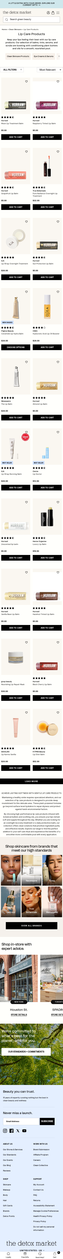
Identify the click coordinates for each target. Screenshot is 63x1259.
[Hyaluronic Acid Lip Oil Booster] (47, 306)
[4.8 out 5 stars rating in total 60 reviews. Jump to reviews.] (8, 257)
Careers (36, 1160)
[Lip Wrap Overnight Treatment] (15, 236)
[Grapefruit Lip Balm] (15, 166)
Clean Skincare (15, 29)
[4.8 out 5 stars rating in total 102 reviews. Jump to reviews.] (40, 678)
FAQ (35, 1195)
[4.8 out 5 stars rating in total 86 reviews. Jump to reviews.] (8, 608)
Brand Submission (41, 1150)
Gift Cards (7, 1206)
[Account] (48, 12)
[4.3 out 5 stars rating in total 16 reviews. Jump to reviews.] (8, 327)
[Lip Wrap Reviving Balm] (15, 446)
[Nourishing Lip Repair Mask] (15, 657)
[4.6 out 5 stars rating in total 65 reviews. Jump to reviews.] (8, 538)
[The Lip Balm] (15, 376)
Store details (19, 1015)
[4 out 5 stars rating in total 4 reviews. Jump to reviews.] (40, 327)
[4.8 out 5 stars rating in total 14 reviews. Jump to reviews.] (8, 748)
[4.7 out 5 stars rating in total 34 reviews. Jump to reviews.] (8, 187)
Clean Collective (40, 1165)
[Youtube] (24, 1131)
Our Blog (7, 1165)
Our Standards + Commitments (26, 1052)
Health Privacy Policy (42, 1216)
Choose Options (16, 347)
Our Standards (9, 1155)
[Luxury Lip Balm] (47, 516)
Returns (36, 1200)
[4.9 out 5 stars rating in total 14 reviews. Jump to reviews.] (40, 608)
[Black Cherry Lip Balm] (47, 657)
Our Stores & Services (12, 1150)
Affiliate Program (40, 1155)
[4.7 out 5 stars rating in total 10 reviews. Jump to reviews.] (40, 187)
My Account (38, 1185)
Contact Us (38, 1190)
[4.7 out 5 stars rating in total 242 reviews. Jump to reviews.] (40, 468)
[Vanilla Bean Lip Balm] (15, 587)
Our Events (8, 1160)
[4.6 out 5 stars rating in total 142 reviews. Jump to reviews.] (40, 257)
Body (5, 1195)
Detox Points (9, 1216)
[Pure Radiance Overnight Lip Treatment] (47, 166)
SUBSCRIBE (47, 1121)
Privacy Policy (39, 1221)
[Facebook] (11, 1131)
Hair (5, 1200)
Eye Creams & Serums (43, 56)
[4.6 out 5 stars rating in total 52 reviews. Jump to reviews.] (40, 538)
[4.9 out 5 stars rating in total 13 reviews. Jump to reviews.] (8, 468)
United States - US (31, 1250)
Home (4, 29)
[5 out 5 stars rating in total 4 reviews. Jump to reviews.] (8, 398)
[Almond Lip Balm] (47, 376)
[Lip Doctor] (47, 446)
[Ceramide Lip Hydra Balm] (15, 306)
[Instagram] (5, 1131)
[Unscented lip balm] (15, 516)
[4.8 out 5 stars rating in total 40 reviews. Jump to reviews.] (40, 117)
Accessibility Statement (44, 1206)
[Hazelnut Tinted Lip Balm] (47, 587)
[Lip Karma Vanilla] (15, 727)
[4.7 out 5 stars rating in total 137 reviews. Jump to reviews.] (8, 117)
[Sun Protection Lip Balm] (47, 236)
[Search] (6, 19)
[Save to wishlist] (26, 81)
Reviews (6, 1171)
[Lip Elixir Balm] (47, 727)
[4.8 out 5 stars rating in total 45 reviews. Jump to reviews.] (40, 398)
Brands (6, 1211)
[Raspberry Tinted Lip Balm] (47, 96)
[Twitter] (18, 1131)
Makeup (6, 1190)
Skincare (7, 1185)
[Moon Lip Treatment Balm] (15, 96)
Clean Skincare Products (18, 56)
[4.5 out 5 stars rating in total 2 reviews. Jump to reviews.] (40, 748)
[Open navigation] (58, 13)
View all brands (31, 926)
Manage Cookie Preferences (46, 1211)
